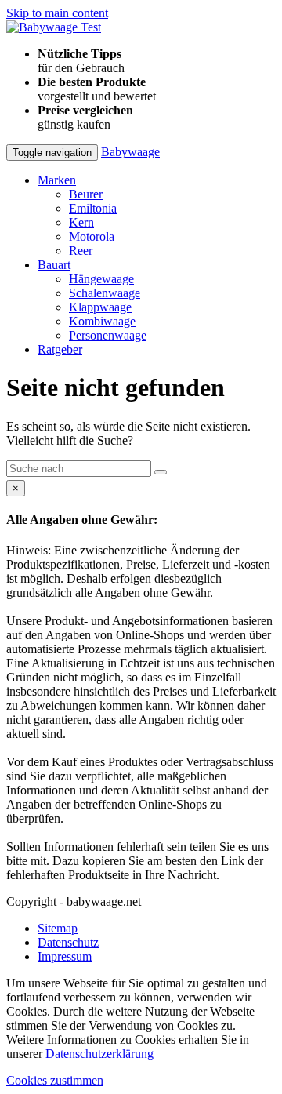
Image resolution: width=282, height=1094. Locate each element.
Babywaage (130, 151)
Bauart (54, 264)
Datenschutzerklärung (99, 1053)
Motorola (91, 236)
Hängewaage (101, 278)
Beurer (86, 194)
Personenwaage (107, 335)
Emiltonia (93, 208)
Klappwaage (100, 307)
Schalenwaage (104, 293)
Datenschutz (68, 942)
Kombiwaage (102, 321)
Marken (57, 180)
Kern (81, 222)
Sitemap (58, 928)
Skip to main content (57, 13)
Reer (80, 250)
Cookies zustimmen (54, 1080)
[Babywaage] (53, 27)
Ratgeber (60, 349)
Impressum (65, 956)
